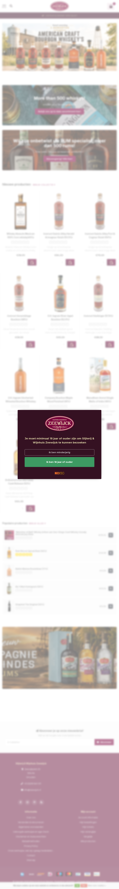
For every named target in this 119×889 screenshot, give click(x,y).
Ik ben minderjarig (59, 452)
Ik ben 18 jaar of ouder (59, 462)
